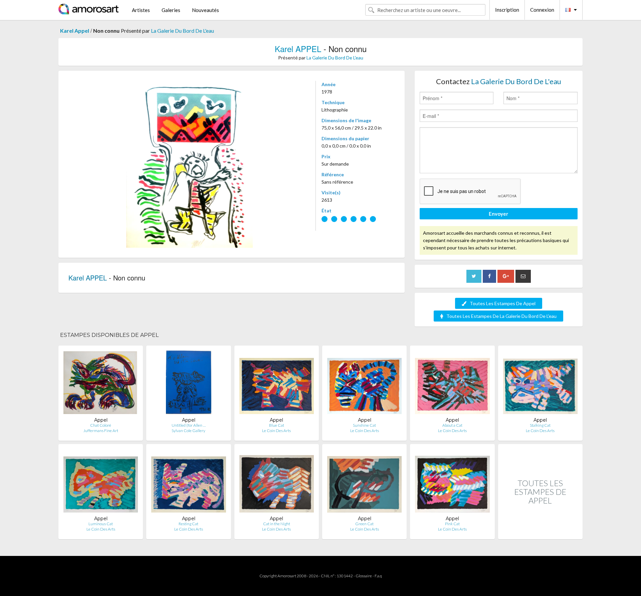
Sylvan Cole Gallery (188, 430)
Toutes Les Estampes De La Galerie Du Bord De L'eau (501, 316)
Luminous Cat (100, 523)
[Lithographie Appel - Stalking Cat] (540, 384)
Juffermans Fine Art (100, 430)
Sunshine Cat (364, 425)
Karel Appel (74, 30)
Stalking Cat (540, 425)
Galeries (171, 10)
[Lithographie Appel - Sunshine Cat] (364, 384)
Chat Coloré (100, 425)
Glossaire (364, 575)
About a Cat (452, 425)
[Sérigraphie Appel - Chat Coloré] (100, 384)
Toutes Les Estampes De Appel (503, 303)
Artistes (141, 10)
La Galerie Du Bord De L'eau (182, 30)
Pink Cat (452, 523)
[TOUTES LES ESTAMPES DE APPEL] (540, 532)
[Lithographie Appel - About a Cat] (452, 384)
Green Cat (364, 523)
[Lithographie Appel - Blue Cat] (276, 384)
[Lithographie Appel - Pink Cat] (452, 482)
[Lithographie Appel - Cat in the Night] (276, 482)
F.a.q (378, 575)
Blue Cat (276, 425)
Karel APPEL (298, 48)
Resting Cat (188, 523)
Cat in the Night (276, 523)
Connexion (542, 10)
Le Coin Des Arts (276, 430)
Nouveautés (205, 10)
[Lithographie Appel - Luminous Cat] (100, 482)
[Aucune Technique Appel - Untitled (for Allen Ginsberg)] (188, 384)
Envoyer (498, 214)
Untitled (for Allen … (189, 425)
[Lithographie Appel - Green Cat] (364, 482)
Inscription (507, 10)
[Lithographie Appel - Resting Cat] (188, 482)
